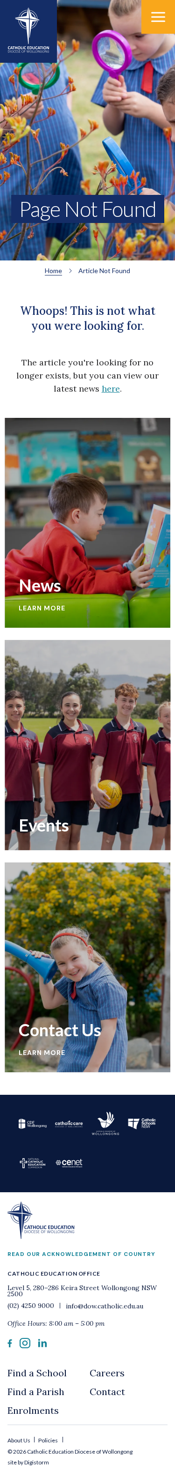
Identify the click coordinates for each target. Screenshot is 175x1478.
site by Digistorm (28, 1462)
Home (53, 271)
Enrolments (33, 1410)
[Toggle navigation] (158, 17)
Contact (107, 1391)
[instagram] (25, 1345)
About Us (19, 1440)
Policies (48, 1440)
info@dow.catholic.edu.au (103, 1306)
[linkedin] (42, 1345)
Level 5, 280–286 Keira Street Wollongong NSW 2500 (82, 1291)
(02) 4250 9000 (31, 1306)
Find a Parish (35, 1391)
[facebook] (9, 1344)
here (111, 388)
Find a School (37, 1373)
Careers (107, 1373)
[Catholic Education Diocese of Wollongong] (28, 31)
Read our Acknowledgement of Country (81, 1254)
